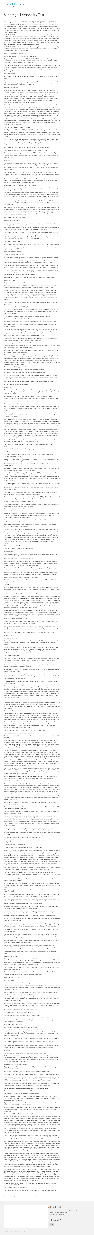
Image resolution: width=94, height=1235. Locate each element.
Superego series (33, 1196)
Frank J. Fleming (14, 4)
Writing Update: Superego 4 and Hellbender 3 (63, 1210)
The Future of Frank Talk (57, 1214)
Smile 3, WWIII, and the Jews (58, 1212)
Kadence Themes (28, 1231)
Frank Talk (56, 1207)
